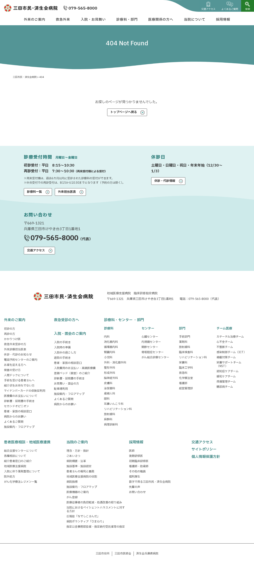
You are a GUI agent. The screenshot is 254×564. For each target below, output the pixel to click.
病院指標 (72, 482)
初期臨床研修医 (138, 461)
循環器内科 (111, 347)
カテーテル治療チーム (230, 337)
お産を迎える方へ (15, 365)
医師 (132, 451)
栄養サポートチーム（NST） (228, 364)
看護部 (183, 383)
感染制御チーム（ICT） (231, 352)
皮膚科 (108, 383)
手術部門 (184, 337)
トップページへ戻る (123, 112)
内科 (107, 337)
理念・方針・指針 (77, 451)
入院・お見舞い (93, 19)
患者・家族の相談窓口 (18, 411)
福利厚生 (134, 477)
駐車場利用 (61, 389)
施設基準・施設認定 (78, 466)
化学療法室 (186, 378)
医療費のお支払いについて (20, 396)
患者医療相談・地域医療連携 (27, 442)
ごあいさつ (73, 456)
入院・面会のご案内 (70, 333)
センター (147, 328)
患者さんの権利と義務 (80, 471)
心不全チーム (224, 342)
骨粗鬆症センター (152, 352)
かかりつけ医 (12, 339)
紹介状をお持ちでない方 (19, 386)
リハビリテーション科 (118, 409)
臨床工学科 (186, 368)
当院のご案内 (77, 442)
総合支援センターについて (20, 451)
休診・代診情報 (164, 181)
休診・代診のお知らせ (18, 355)
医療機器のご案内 (77, 492)
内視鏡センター (151, 342)
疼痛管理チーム (226, 382)
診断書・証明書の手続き (19, 401)
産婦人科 (109, 394)
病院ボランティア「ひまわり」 (86, 521)
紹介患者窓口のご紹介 (18, 461)
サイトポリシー (203, 449)
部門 (182, 328)
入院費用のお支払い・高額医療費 (75, 368)
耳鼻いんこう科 (113, 404)
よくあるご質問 (229, 9)
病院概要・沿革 (76, 461)
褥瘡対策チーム (226, 357)
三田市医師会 (122, 553)
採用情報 (223, 19)
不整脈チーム (224, 347)
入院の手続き (62, 342)
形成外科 (109, 373)
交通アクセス (208, 9)
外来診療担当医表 (15, 349)
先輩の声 (134, 487)
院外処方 (9, 477)
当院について (194, 19)
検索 (247, 9)
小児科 (108, 357)
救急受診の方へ (66, 320)
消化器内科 (111, 342)
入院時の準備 (62, 347)
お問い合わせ (137, 492)
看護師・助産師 (138, 466)
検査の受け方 (12, 370)
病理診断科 (111, 425)
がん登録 (72, 497)
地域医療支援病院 (15, 466)
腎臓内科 (109, 352)
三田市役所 (103, 553)
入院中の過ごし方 (65, 353)
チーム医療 (224, 328)
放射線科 (109, 414)
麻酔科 (108, 419)
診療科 (109, 328)
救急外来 (63, 19)
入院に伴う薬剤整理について (22, 471)
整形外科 (109, 368)
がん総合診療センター (155, 357)
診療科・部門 (127, 19)
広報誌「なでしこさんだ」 (83, 516)
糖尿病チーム (224, 387)
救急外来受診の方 (15, 344)
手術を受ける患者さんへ (19, 380)
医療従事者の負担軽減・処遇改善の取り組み (94, 502)
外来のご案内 (34, 19)
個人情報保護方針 (205, 456)
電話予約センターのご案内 (20, 360)
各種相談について (15, 456)
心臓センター (149, 337)
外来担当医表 (67, 192)
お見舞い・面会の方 (66, 384)
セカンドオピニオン (16, 406)
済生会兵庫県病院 (147, 553)
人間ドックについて (16, 375)
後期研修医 (136, 456)
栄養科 (183, 362)
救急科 (183, 373)
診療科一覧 (34, 192)
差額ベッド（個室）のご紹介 (72, 373)
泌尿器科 (109, 388)
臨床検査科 (186, 352)
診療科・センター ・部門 (124, 320)
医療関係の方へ (160, 19)
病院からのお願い (15, 417)
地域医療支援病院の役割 (81, 477)
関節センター (149, 347)
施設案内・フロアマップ (19, 427)
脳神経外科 (111, 378)
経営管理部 (186, 388)
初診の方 (9, 329)
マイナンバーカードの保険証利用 (24, 391)
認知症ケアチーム (227, 371)
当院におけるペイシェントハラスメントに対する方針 (95, 509)
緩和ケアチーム (226, 376)
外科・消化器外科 (115, 362)
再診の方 (9, 334)
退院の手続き (62, 358)
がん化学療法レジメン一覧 (20, 482)
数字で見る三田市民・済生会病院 (150, 482)
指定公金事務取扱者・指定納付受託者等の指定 (95, 527)
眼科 (107, 399)
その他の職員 (137, 471)
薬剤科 (183, 342)
